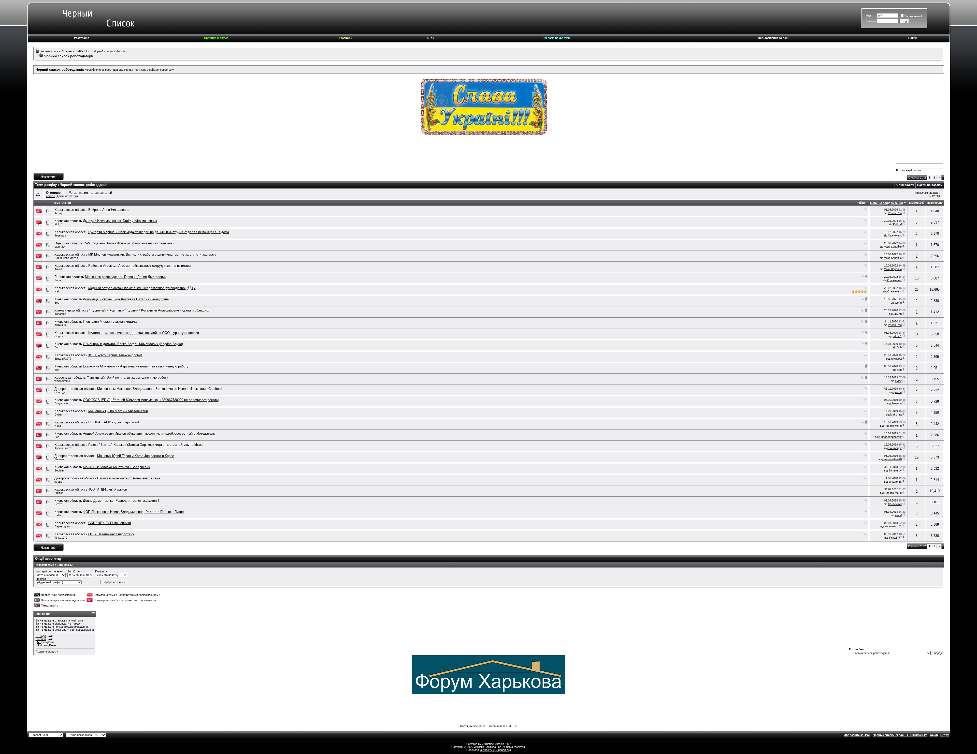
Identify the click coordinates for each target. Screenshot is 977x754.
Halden (58, 515)
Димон (897, 313)
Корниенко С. (62, 448)
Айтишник (60, 325)
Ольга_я (59, 392)
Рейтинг (862, 202)
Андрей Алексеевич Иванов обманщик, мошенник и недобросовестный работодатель (149, 433)
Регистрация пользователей (90, 193)
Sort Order (74, 571)
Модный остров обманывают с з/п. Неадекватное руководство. (137, 288)
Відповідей (917, 202)
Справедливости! (890, 436)
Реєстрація (81, 37)
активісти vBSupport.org (495, 749)
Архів (934, 734)
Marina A (59, 246)
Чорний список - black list (110, 51)
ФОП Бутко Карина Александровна (115, 355)
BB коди (41, 636)
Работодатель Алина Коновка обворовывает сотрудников (128, 243)
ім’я (868, 15)
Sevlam (59, 470)
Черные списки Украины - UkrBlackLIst (65, 51)
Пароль (871, 21)
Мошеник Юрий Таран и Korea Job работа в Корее (135, 456)
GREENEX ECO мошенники (109, 523)
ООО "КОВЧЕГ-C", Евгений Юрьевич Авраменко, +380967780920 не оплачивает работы (151, 400)
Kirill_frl (58, 224)
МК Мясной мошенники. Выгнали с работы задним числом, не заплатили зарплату (152, 254)
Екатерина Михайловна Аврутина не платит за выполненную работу (136, 366)
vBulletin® (488, 743)
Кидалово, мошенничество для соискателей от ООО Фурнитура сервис (143, 333)
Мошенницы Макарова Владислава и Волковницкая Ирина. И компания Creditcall (159, 389)
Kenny (58, 213)
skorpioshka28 (892, 459)
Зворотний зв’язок (857, 734)
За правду (895, 448)
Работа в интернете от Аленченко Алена (128, 478)
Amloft (58, 269)
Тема (56, 202)
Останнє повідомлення (886, 202)
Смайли (41, 639)
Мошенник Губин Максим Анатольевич (118, 411)
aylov (898, 380)
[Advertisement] (488, 151)
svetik (58, 481)
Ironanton (60, 313)
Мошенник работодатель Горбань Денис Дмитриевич (125, 277)
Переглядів (935, 202)
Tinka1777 (60, 537)
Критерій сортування (49, 571)
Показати (101, 571)
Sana (57, 280)
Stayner (59, 459)
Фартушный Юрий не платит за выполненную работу (127, 377)
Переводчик (62, 526)
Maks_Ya (896, 414)
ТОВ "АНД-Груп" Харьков (107, 489)
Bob (56, 302)
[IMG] (39, 642)
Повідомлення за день (773, 37)
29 (916, 289)
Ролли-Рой (895, 213)
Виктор (58, 492)
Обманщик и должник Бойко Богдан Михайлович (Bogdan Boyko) (133, 344)
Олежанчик (894, 280)
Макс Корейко (893, 246)
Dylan (58, 414)
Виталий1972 (62, 358)
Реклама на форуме (556, 37)
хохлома (896, 358)
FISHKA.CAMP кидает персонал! (113, 422)
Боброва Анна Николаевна (108, 210)
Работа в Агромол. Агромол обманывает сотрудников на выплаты (139, 266)
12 (916, 457)
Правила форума (216, 37)
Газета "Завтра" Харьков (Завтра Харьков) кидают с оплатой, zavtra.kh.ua (145, 445)
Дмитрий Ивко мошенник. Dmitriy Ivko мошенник (120, 221)
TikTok (429, 37)
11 (916, 334)
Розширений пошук (908, 170)
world (898, 302)
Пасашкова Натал (66, 257)
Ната (57, 425)
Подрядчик (61, 403)
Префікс (41, 578)
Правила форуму (47, 651)
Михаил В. (895, 481)
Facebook (345, 37)
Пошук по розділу (929, 184)
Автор (66, 202)
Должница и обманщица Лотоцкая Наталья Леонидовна (126, 299)
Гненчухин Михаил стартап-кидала (110, 321)
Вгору (944, 734)
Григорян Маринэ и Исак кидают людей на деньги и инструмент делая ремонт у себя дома (158, 232)
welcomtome (62, 380)
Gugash (59, 336)
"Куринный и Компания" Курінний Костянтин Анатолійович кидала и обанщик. (149, 310)
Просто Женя (893, 425)
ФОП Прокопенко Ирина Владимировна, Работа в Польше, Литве (133, 512)
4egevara (60, 235)
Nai (56, 291)
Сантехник (895, 235)
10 (916, 278)
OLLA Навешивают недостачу (111, 534)
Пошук (912, 37)
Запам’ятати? (913, 16)
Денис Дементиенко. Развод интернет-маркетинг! (121, 500)
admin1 (50, 196)
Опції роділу (905, 184)
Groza (58, 504)
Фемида (897, 403)
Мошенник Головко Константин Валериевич (116, 467)
